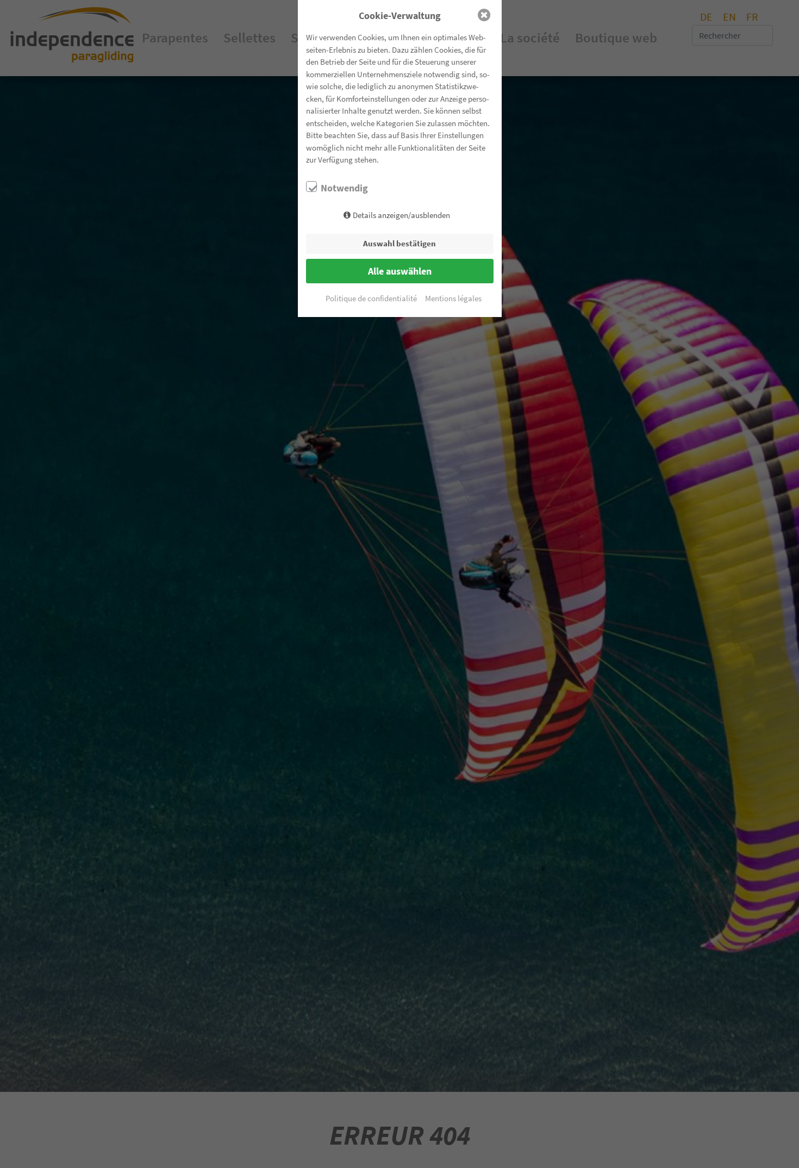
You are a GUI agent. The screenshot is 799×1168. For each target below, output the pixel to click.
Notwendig (344, 188)
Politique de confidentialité (371, 298)
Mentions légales (453, 298)
